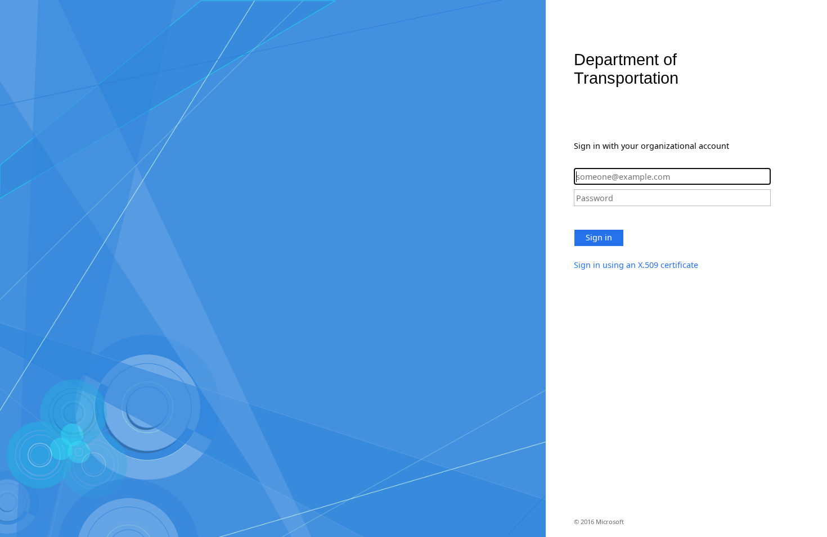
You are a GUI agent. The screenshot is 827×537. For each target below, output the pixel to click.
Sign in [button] (599, 237)
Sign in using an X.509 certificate (636, 265)
